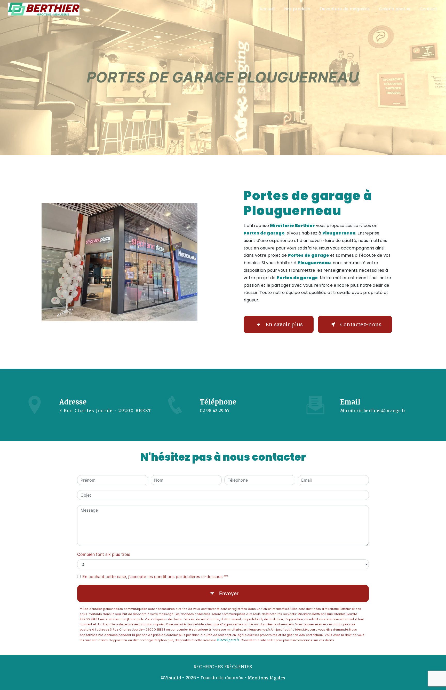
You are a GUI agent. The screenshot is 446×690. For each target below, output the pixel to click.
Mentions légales (266, 677)
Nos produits (297, 9)
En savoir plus (284, 324)
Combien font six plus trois (103, 554)
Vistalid (172, 677)
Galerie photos (394, 9)
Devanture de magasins (345, 9)
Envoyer (228, 593)
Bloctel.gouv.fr (228, 640)
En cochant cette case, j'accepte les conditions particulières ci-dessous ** (155, 576)
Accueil (267, 9)
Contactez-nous (360, 324)
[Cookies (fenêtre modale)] (1, 687)
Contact (428, 9)
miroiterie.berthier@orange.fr (372, 410)
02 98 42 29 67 (215, 410)
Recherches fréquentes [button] (223, 667)
